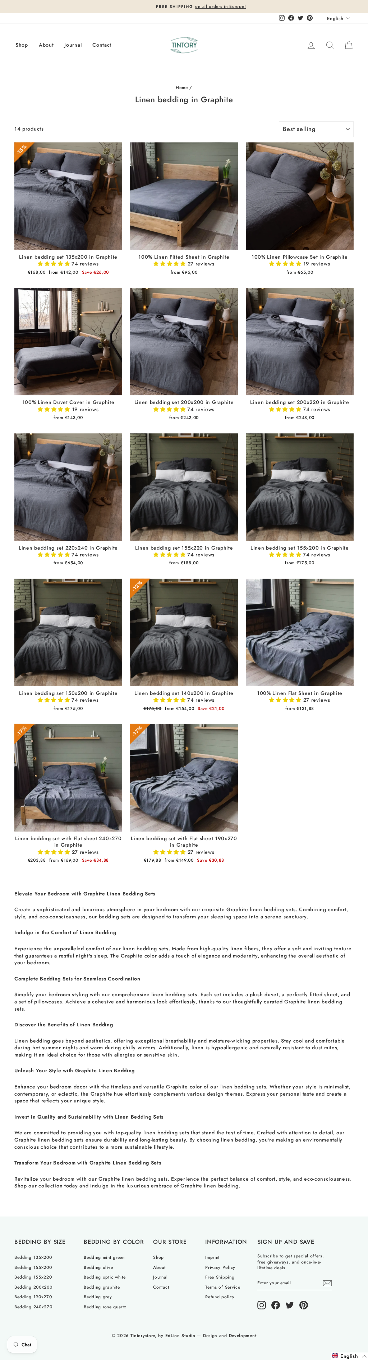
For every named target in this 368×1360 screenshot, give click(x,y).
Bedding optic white (104, 1277)
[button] (55, 263)
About (46, 44)
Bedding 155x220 (33, 1277)
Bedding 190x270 (33, 1297)
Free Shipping (219, 1277)
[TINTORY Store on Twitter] (289, 1305)
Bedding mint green (104, 1257)
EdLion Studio (180, 1335)
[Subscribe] (327, 1283)
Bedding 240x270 (33, 1307)
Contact (101, 44)
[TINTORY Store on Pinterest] (303, 1305)
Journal (73, 44)
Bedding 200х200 (33, 1287)
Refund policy (219, 1297)
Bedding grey (98, 1297)
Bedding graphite (102, 1287)
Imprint (212, 1257)
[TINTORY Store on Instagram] (261, 1305)
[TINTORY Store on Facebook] (275, 1305)
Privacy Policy (220, 1267)
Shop (21, 44)
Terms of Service (222, 1287)
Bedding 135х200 (33, 1257)
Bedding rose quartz (105, 1307)
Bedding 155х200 (33, 1267)
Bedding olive (98, 1267)
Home (182, 87)
